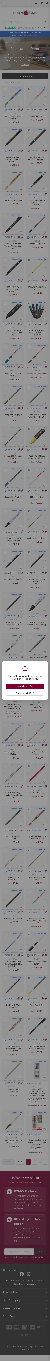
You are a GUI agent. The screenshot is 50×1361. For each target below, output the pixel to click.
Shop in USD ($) (25, 686)
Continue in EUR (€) (25, 693)
